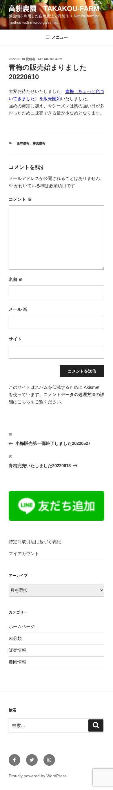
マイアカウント (24, 553)
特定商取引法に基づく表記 (35, 541)
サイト (15, 338)
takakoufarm (49, 59)
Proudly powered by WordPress (38, 776)
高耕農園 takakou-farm (54, 8)
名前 (16, 279)
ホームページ (22, 626)
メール (18, 309)
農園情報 (39, 143)
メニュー (60, 37)
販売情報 (23, 143)
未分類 (15, 638)
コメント (20, 199)
